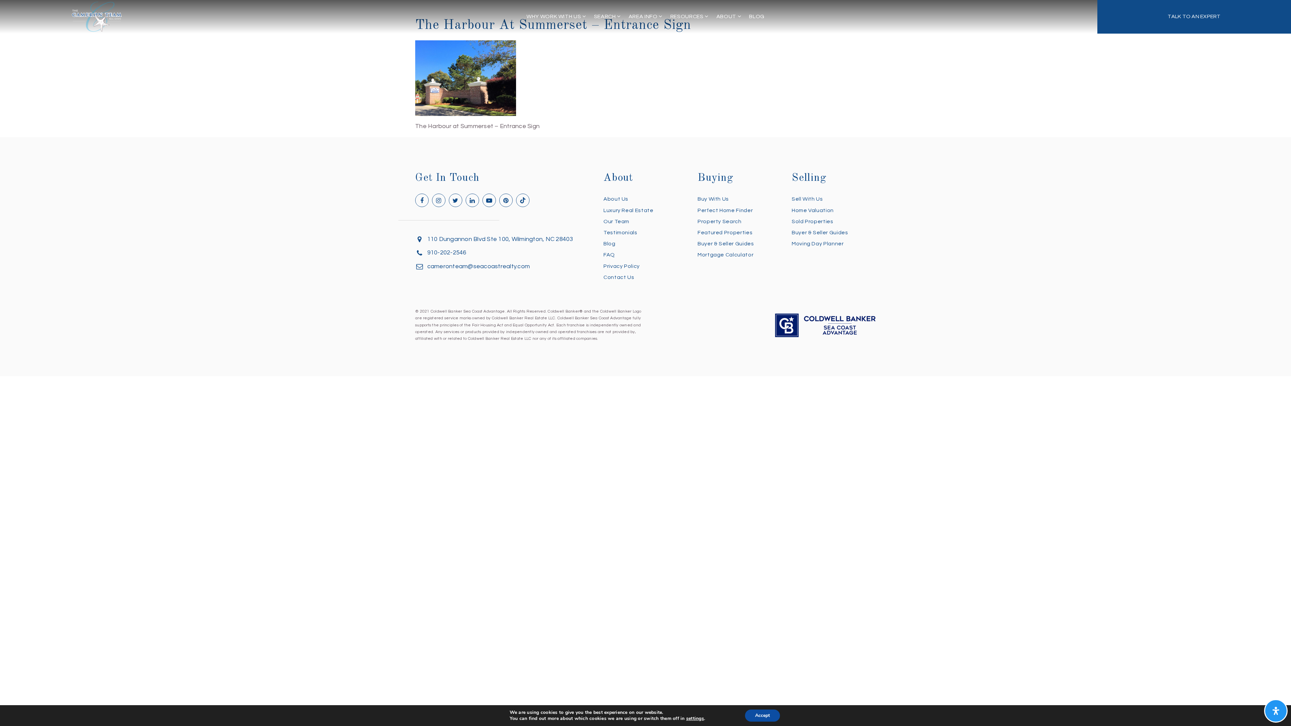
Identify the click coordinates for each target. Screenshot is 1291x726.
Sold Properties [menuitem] (812, 221)
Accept (762, 715)
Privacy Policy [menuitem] (621, 266)
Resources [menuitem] (687, 16)
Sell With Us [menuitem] (807, 199)
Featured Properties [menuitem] (725, 232)
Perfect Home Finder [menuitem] (725, 210)
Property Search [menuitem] (720, 221)
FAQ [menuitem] (609, 254)
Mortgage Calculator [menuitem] (725, 254)
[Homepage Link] (97, 16)
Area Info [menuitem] (644, 16)
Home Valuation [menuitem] (813, 210)
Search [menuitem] (605, 16)
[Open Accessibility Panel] (1276, 711)
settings (695, 719)
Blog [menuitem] (757, 16)
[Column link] (1194, 16)
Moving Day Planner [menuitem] (818, 243)
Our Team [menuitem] (616, 221)
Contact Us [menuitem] (618, 277)
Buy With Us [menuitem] (713, 199)
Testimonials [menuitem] (620, 232)
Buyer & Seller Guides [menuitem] (726, 243)
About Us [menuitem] (615, 199)
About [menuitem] (727, 16)
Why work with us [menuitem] (554, 16)
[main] (645, 66)
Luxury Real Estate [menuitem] (628, 210)
